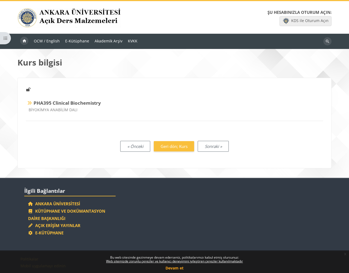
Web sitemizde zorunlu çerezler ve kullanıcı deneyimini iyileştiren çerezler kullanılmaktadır (174, 261)
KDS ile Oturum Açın (310, 20)
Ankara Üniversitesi (56, 203)
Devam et (174, 268)
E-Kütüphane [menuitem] (77, 41)
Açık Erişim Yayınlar (57, 225)
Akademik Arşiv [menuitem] (108, 41)
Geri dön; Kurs (174, 146)
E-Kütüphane (48, 232)
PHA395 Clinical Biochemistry (67, 103)
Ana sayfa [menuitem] (24, 41)
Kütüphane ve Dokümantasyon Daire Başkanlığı (67, 214)
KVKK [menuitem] (132, 41)
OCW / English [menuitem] (47, 41)
